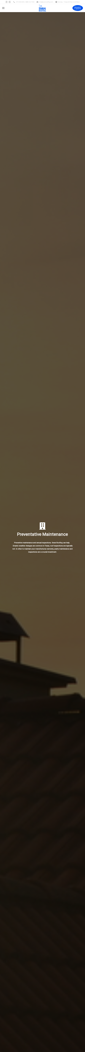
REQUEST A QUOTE (77, 8)
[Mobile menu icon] (3, 8)
